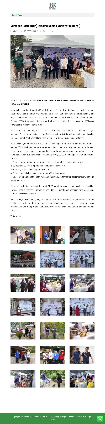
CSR (34, 31)
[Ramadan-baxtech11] (52, 339)
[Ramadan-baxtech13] (22, 363)
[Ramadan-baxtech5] (52, 291)
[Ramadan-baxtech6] (82, 291)
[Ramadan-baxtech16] (22, 243)
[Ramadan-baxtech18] (82, 243)
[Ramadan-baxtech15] (82, 363)
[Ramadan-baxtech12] (82, 339)
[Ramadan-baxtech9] (82, 315)
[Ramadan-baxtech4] (82, 387)
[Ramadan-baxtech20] (52, 267)
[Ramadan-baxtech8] (52, 315)
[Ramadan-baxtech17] (52, 243)
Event (39, 31)
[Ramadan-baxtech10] (22, 339)
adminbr (16, 31)
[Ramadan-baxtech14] (52, 363)
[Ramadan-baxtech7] (22, 315)
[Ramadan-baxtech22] (82, 267)
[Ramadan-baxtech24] (22, 291)
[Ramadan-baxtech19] (22, 267)
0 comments (48, 31)
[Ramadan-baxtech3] (52, 387)
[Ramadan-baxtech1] (22, 387)
